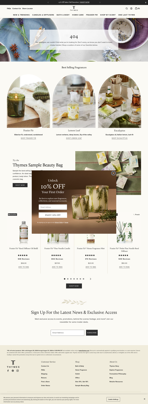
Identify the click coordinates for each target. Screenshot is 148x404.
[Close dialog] (113, 173)
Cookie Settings (113, 399)
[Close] (144, 399)
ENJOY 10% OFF (53, 215)
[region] (74, 399)
